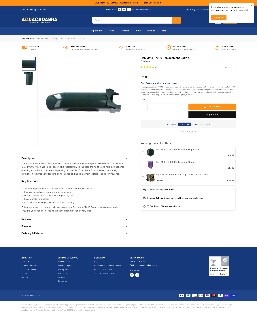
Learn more (218, 17)
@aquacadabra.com (148, 265)
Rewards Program (65, 265)
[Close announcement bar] (253, 2)
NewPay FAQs (63, 273)
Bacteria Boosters (68, 38)
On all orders (33, 49)
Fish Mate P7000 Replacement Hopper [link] (176, 162)
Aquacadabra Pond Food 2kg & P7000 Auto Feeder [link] (182, 174)
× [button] (251, 5)
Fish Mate (145, 61)
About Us (25, 262)
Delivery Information (66, 269)
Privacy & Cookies (29, 269)
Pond (111, 30)
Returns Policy (63, 262)
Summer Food (42, 38)
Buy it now (212, 114)
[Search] (176, 20)
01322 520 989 (140, 261)
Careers (24, 277)
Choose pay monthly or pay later (183, 49)
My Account (63, 277)
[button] (74, 158)
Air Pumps (54, 38)
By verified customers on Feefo (135, 49)
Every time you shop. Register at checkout (83, 49)
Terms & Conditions (29, 265)
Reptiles (125, 30)
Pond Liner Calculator (103, 269)
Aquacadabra (34, 295)
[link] (150, 152)
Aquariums (96, 30)
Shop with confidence (229, 49)
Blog (164, 30)
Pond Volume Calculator (104, 273)
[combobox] (136, 20)
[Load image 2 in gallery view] (28, 78)
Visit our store (135, 270)
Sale (138, 30)
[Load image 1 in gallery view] (28, 63)
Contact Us (62, 281)
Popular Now (27, 38)
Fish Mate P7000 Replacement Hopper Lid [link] (177, 149)
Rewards (205, 9)
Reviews (24, 273)
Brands (151, 30)
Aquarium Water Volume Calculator (108, 265)
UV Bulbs (81, 38)
